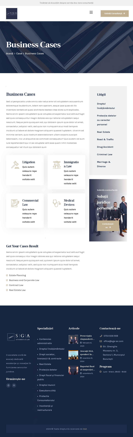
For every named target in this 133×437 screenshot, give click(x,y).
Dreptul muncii (47, 385)
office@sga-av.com (113, 341)
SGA (85, 429)
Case (19, 53)
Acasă (9, 53)
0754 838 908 (111, 336)
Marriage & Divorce (104, 164)
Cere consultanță (85, 3)
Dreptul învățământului (106, 106)
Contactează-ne (108, 226)
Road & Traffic (105, 139)
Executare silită (47, 390)
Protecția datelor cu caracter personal (106, 120)
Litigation (28, 162)
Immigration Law (71, 164)
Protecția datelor (48, 369)
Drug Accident (105, 146)
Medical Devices (69, 203)
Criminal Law (104, 154)
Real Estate (103, 132)
